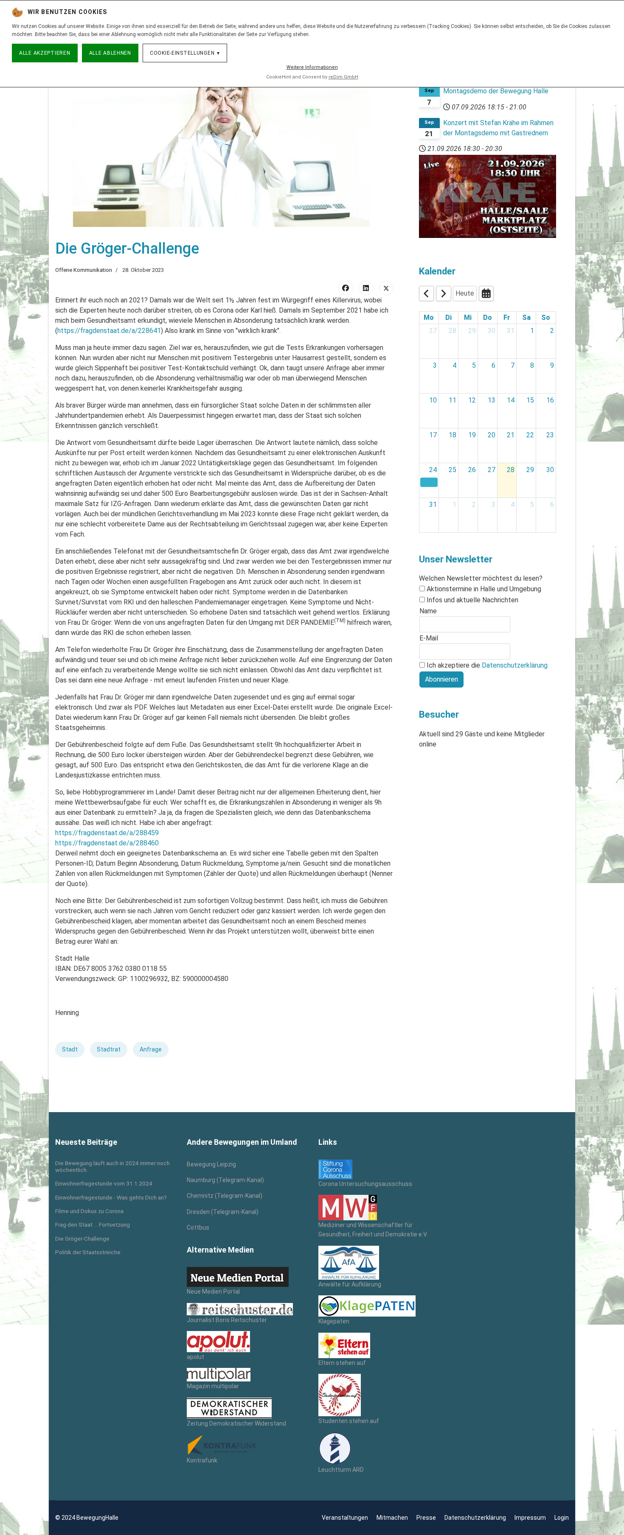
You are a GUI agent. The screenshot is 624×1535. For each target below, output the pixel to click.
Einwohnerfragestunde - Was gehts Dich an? (111, 1197)
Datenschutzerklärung (515, 665)
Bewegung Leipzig (211, 1164)
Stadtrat (109, 1049)
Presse (426, 1517)
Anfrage (151, 1049)
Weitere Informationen (312, 67)
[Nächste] (443, 293)
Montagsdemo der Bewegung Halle (495, 91)
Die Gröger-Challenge (82, 1238)
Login (561, 1517)
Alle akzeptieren (44, 53)
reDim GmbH (343, 77)
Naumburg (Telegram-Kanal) (225, 1180)
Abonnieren (441, 679)
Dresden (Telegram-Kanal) (223, 1211)
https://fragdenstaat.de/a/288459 (107, 833)
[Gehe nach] (486, 293)
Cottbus (198, 1227)
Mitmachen (392, 1517)
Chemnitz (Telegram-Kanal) (224, 1195)
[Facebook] (345, 288)
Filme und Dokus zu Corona (89, 1211)
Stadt (70, 1049)
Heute (464, 293)
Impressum (530, 1517)
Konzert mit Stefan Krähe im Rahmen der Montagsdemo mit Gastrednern (498, 128)
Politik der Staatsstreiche (88, 1252)
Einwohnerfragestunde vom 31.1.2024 (103, 1183)
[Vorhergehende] (426, 293)
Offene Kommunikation (83, 270)
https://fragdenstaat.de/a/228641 (109, 331)
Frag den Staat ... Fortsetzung (92, 1224)
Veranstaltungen (345, 1517)
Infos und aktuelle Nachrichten (472, 600)
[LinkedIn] (366, 288)
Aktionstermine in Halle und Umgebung (484, 589)
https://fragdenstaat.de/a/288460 (107, 843)
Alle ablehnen (110, 53)
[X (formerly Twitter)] (386, 288)
